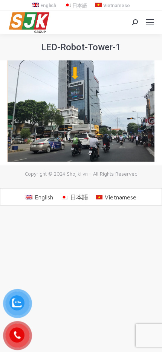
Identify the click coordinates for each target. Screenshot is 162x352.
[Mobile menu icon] (149, 22)
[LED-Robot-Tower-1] (81, 111)
